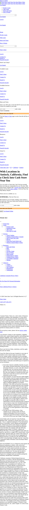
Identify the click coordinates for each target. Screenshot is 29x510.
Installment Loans (10, 228)
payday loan (18, 187)
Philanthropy (9, 268)
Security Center (10, 251)
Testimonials (9, 270)
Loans (4, 225)
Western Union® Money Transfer (14, 236)
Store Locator (9, 254)
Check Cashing (10, 235)
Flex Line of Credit (11, 231)
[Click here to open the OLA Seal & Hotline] (3, 313)
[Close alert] (0, 221)
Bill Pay (8, 239)
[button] (14, 219)
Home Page (6, 223)
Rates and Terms (10, 247)
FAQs (7, 249)
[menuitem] (14, 32)
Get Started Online (8, 211)
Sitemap (8, 260)
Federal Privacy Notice (12, 255)
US (11, 167)
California (15, 167)
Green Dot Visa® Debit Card (13, 241)
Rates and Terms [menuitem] (7, 10)
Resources (5, 245)
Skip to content (4, 0)
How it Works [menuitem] (6, 12)
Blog (7, 248)
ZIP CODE (18, 109)
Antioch (21, 167)
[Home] (12, 2)
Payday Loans (10, 226)
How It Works (10, 252)
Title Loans (9, 229)
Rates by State (8, 116)
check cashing (14, 189)
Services (5, 234)
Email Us (2, 58)
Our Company (10, 267)
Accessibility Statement (12, 258)
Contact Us (3, 57)
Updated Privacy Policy (12, 257)
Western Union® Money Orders (14, 242)
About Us (5, 263)
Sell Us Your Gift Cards (12, 238)
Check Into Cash (4, 167)
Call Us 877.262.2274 (5, 302)
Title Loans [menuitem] (6, 9)
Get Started (3, 5)
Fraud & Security (4, 59)
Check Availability (4, 110)
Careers (8, 264)
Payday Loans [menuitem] (6, 8)
